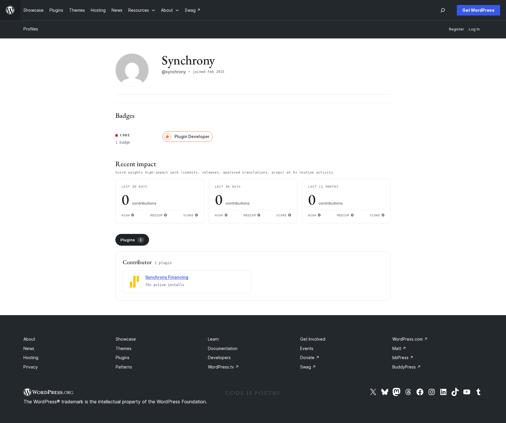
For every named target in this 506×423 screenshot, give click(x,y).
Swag (308, 366)
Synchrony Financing (166, 277)
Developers (219, 357)
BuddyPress (406, 366)
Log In (474, 29)
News (28, 348)
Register (456, 29)
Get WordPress (478, 10)
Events (306, 348)
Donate (309, 357)
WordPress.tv (223, 366)
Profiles (30, 28)
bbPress (402, 357)
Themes (123, 348)
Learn (213, 339)
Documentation (222, 348)
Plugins (131, 239)
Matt (399, 348)
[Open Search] (443, 10)
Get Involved (312, 339)
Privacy (30, 366)
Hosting (30, 357)
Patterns (124, 366)
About (29, 339)
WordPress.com (410, 339)
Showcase (126, 339)
